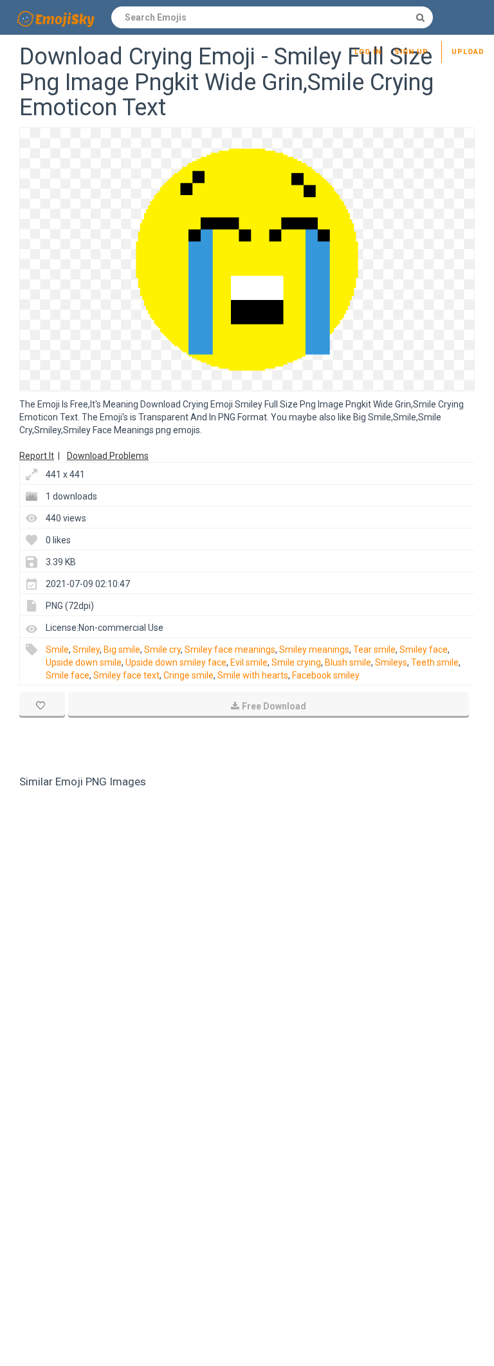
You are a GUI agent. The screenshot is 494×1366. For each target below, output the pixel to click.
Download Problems (108, 456)
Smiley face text (126, 675)
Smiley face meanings (230, 649)
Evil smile (249, 662)
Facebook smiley (326, 675)
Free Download (274, 706)
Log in (367, 52)
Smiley (86, 649)
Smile (57, 649)
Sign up (411, 52)
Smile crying (296, 662)
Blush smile (348, 662)
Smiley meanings (314, 649)
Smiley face (423, 649)
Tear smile (374, 649)
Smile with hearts (252, 675)
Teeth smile (435, 662)
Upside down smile (84, 662)
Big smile (122, 649)
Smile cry (162, 649)
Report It (36, 456)
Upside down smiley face (175, 662)
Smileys (391, 662)
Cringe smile (188, 675)
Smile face (67, 675)
